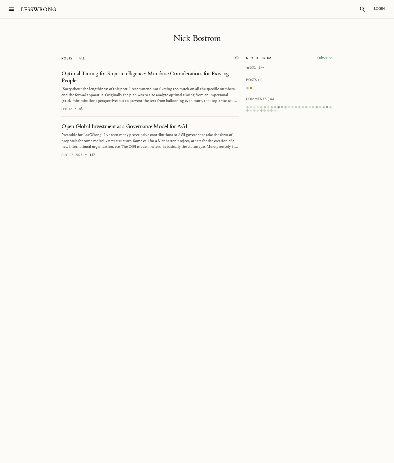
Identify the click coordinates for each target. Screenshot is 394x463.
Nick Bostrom (197, 38)
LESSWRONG (38, 9)
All (82, 58)
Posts (66, 58)
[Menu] (11, 9)
